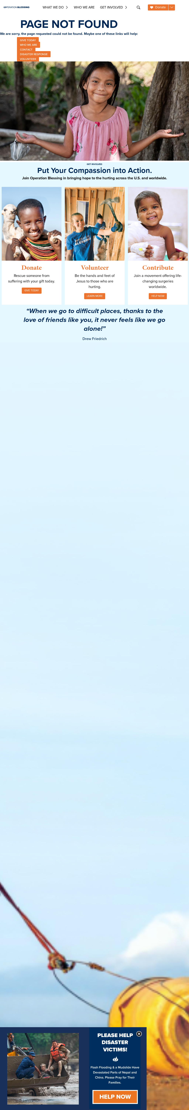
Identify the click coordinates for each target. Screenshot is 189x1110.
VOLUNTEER (28, 59)
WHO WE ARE (28, 45)
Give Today (31, 290)
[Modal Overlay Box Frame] (73, 1068)
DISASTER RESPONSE (34, 54)
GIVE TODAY (28, 40)
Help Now (157, 296)
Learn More (95, 296)
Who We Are (84, 7)
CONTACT (26, 49)
